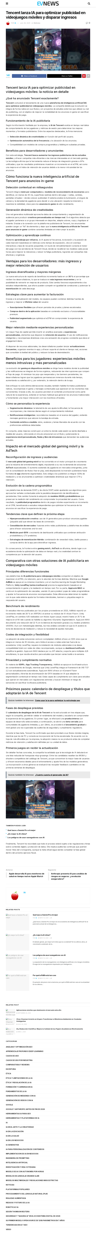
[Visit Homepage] (48, 4)
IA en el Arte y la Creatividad (20, 1127)
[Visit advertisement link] (48, 861)
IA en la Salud (12, 1136)
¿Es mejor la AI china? (17, 834)
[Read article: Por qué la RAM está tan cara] (17, 982)
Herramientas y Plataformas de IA (22, 1118)
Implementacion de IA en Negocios (22, 1154)
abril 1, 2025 (21, 1031)
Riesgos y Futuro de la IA (18, 1203)
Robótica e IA (12, 1207)
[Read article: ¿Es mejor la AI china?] (17, 942)
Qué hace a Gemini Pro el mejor (21, 830)
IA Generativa (12, 1145)
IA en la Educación (15, 1131)
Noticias (37, 23)
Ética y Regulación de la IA (18, 1082)
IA (15, 23)
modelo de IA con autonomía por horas (25, 1171)
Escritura (11, 1069)
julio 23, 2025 (22, 1024)
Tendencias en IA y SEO (16, 1225)
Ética (8, 1074)
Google (9, 1105)
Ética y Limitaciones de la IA (19, 1078)
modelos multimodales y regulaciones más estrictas (32, 1180)
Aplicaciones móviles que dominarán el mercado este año (38, 1010)
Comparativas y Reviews (18, 1065)
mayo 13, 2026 (43, 918)
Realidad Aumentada (16, 1198)
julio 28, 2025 (25, 23)
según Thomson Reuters (18, 1212)
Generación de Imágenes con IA (21, 1096)
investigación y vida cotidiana (21, 1167)
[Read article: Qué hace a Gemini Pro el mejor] (17, 922)
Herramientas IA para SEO (18, 1114)
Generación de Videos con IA (19, 1100)
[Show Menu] (7, 3)
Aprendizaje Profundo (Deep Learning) (24, 1051)
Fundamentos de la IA (16, 1091)
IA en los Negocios (15, 1140)
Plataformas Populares (18, 1189)
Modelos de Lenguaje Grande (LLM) (22, 1176)
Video (8, 1229)
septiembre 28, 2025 (24, 1013)
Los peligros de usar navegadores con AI (25, 837)
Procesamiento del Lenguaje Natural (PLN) (27, 1194)
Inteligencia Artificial (17, 1163)
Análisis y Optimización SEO (19, 1047)
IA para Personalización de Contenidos (25, 1149)
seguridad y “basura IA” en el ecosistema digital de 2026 (33, 1216)
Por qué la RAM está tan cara (44, 975)
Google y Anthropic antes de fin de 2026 (25, 1109)
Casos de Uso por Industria (19, 1060)
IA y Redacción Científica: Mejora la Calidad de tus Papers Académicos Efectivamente (49, 1029)
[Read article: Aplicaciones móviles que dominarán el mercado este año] (10, 1012)
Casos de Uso (12, 1056)
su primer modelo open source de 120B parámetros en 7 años (35, 1220)
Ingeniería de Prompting (17, 1158)
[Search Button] (89, 3)
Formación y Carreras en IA (19, 1087)
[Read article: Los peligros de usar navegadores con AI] (17, 962)
